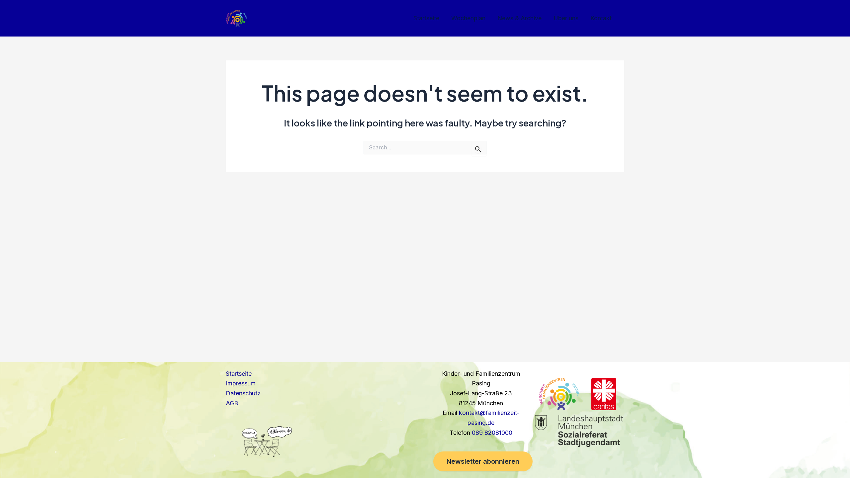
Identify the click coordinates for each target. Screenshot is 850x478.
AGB (232, 403)
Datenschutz (243, 393)
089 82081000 (492, 432)
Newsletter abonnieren (483, 461)
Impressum (241, 383)
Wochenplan (468, 18)
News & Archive (519, 18)
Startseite (426, 18)
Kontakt (601, 18)
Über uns (565, 18)
